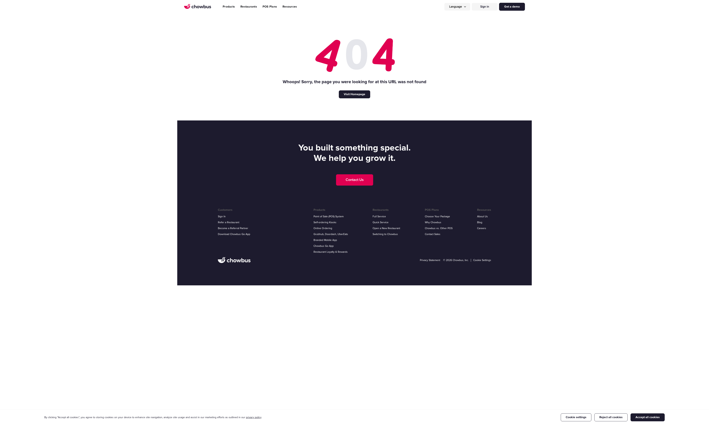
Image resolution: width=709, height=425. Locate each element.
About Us (482, 216)
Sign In (222, 216)
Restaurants (248, 6)
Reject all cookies (611, 417)
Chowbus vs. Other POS (439, 228)
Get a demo (512, 6)
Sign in (484, 6)
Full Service (379, 216)
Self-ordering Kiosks (325, 222)
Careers (481, 228)
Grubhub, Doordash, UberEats (331, 234)
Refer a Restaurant (228, 222)
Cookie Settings (482, 260)
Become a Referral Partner (233, 228)
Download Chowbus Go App (234, 234)
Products (229, 6)
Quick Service (380, 222)
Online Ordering (323, 228)
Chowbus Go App (324, 246)
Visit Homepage (354, 94)
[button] (457, 7)
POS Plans (270, 6)
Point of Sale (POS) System (329, 216)
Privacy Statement (430, 260)
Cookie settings (576, 417)
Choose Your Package (437, 216)
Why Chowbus (433, 222)
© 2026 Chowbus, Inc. (456, 260)
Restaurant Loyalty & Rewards (331, 251)
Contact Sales (432, 234)
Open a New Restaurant (386, 228)
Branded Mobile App (325, 240)
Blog (479, 222)
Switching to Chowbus (385, 234)
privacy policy (253, 417)
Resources (289, 6)
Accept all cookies (648, 417)
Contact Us (355, 180)
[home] (197, 6)
